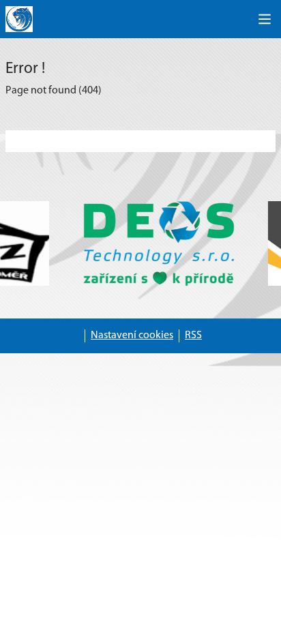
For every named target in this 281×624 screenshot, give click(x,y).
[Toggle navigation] (265, 19)
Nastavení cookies (132, 335)
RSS (193, 335)
